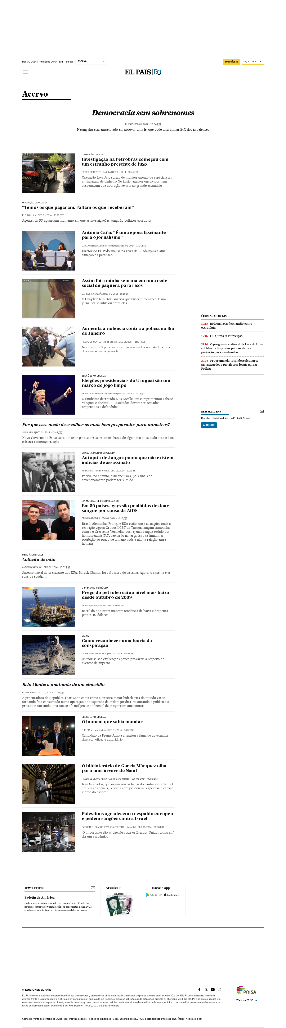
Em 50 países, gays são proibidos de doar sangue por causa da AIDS (125, 508)
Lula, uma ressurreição (226, 336)
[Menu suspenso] (25, 72)
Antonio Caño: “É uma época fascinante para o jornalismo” (124, 235)
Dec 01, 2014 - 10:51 (124, 470)
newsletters (211, 411)
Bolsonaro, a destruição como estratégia (226, 325)
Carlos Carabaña (92, 293)
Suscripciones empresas (158, 1019)
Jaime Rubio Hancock (94, 653)
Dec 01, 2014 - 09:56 (121, 653)
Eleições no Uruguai (94, 376)
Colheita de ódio (38, 560)
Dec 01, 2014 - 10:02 (57, 567)
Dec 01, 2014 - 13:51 (131, 393)
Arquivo (112, 887)
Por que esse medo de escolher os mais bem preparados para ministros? (96, 425)
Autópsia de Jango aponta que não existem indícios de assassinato (128, 460)
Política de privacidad (99, 1019)
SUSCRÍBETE (231, 61)
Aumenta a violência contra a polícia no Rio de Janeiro (128, 331)
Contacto (27, 1019)
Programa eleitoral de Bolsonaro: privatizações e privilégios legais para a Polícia (229, 364)
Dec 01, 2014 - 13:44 (49, 432)
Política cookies (77, 1019)
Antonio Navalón (32, 567)
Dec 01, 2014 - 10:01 (111, 605)
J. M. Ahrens (89, 245)
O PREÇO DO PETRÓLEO (95, 588)
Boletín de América (39, 897)
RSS (174, 1019)
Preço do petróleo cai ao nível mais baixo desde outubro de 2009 (125, 595)
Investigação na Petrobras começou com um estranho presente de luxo (125, 162)
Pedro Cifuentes (91, 172)
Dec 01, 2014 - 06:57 (121, 730)
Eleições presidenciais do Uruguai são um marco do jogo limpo (126, 383)
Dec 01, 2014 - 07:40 (51, 692)
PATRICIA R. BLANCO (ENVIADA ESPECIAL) (103, 827)
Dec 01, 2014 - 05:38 (151, 827)
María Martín (90, 470)
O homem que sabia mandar (112, 722)
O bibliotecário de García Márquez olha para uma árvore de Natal (124, 768)
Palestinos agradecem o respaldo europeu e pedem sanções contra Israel (127, 816)
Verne (85, 636)
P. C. (24, 215)
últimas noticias (214, 316)
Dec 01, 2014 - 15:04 (132, 342)
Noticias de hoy (194, 1019)
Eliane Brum (29, 692)
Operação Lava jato (94, 154)
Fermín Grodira (91, 518)
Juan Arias (28, 432)
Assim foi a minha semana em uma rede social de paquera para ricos (124, 283)
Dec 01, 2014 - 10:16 (114, 518)
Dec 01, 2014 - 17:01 (133, 245)
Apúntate (209, 425)
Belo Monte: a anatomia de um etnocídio (63, 685)
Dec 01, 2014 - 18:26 (51, 215)
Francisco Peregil (92, 393)
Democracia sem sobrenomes (143, 112)
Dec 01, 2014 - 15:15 (117, 293)
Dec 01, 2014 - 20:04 (147, 124)
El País (129, 124)
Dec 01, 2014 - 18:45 (125, 172)
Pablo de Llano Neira (94, 779)
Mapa (115, 1019)
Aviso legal (62, 1019)
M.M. (90, 730)
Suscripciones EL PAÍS (132, 1019)
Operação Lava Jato (34, 203)
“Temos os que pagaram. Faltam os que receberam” (78, 208)
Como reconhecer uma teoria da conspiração (117, 643)
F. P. (84, 730)
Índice (181, 1019)
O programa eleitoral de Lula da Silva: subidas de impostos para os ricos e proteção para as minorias (232, 348)
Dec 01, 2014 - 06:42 (144, 779)
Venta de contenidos (44, 1019)
